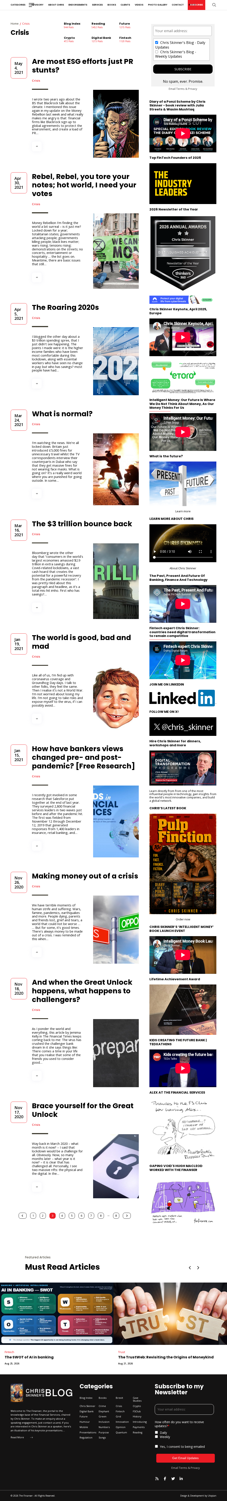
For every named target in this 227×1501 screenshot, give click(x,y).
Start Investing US (166, 377)
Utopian (212, 1495)
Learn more (183, 511)
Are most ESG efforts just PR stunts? (82, 65)
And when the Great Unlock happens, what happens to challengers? (82, 990)
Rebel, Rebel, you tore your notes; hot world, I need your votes (84, 185)
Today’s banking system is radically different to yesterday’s (125, 1359)
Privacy (192, 89)
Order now (183, 919)
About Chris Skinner (183, 568)
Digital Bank (200, 1352)
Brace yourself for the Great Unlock (82, 1110)
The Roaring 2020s (65, 307)
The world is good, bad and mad (81, 642)
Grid (82, 1352)
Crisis (36, 80)
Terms (180, 89)
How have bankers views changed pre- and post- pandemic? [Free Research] (83, 757)
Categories (18, 4)
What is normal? (62, 414)
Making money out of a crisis (85, 876)
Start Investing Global (199, 377)
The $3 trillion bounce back (82, 524)
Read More (17, 1437)
